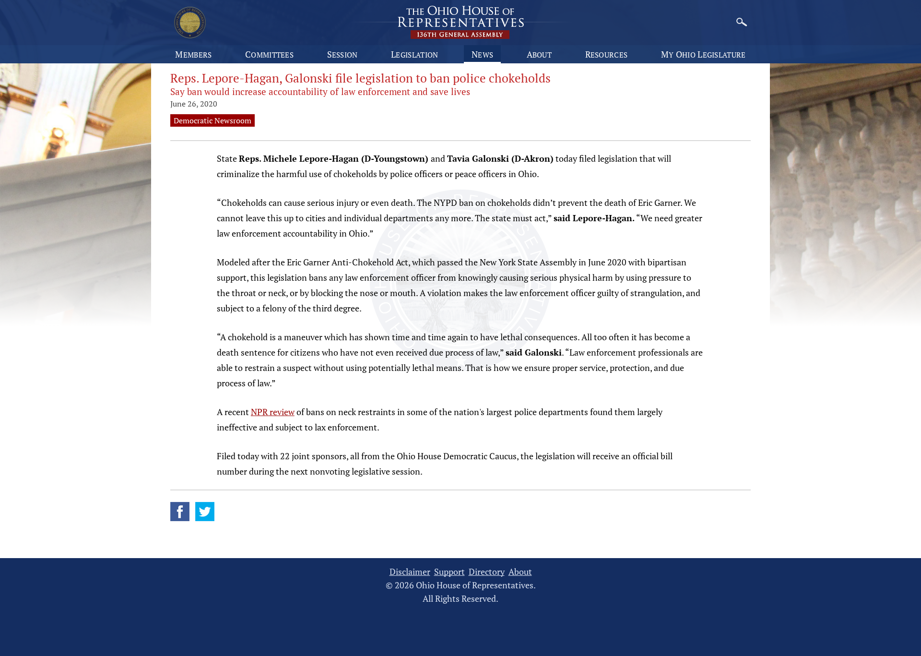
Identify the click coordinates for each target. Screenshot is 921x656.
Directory (487, 572)
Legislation (414, 54)
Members (193, 54)
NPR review (273, 411)
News (482, 54)
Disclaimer (410, 572)
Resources (606, 54)
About (539, 54)
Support (449, 572)
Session (342, 54)
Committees (269, 54)
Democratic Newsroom (212, 120)
